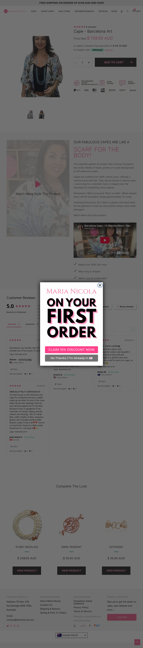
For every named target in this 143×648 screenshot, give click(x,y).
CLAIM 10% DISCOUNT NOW (71, 350)
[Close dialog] (99, 285)
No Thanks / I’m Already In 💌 (72, 358)
